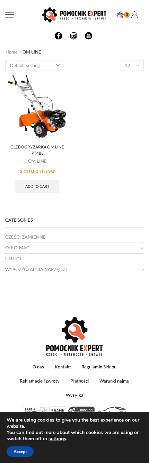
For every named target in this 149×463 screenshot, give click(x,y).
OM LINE (37, 161)
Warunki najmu (114, 381)
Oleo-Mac (17, 247)
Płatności (79, 381)
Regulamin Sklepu (98, 366)
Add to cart (37, 186)
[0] (118, 14)
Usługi (13, 258)
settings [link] (57, 438)
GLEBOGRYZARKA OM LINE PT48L (37, 150)
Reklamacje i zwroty (40, 381)
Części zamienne (25, 237)
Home (12, 52)
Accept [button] (20, 451)
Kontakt (63, 366)
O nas (38, 366)
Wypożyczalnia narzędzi (36, 269)
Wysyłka (75, 395)
